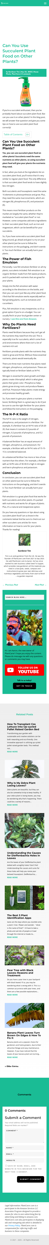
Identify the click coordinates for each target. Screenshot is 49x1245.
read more (12, 751)
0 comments (26, 74)
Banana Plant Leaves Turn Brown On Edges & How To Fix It (24, 1035)
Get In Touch (24, 686)
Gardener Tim (13, 72)
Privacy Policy (14, 1225)
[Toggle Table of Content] (26, 135)
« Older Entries (11, 1066)
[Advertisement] (24, 21)
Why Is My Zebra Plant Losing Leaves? (21, 784)
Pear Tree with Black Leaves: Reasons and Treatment (20, 973)
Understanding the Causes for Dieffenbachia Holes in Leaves (24, 855)
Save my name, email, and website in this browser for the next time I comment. (23, 1169)
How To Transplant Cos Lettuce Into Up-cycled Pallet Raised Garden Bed (23, 727)
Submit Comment (30, 1179)
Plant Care (16, 74)
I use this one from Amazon (23, 319)
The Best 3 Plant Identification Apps (19, 916)
